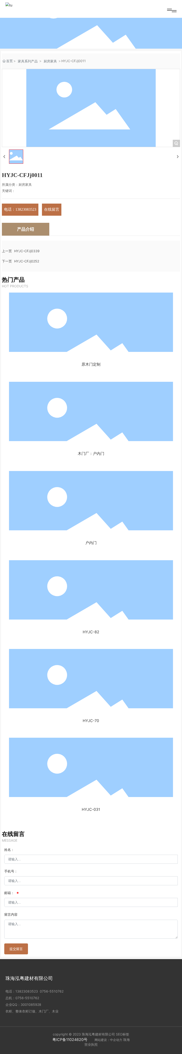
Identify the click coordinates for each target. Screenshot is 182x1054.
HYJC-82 (91, 632)
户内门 (91, 542)
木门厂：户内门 (91, 453)
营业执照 (91, 1044)
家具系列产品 (28, 61)
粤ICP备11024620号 (69, 1039)
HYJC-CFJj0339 (27, 251)
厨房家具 (50, 61)
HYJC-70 (91, 720)
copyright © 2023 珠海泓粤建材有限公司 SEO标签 (91, 1034)
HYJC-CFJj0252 (26, 261)
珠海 (126, 1040)
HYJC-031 (91, 809)
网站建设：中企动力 (108, 1040)
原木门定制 (91, 364)
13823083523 (26, 991)
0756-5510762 (52, 991)
